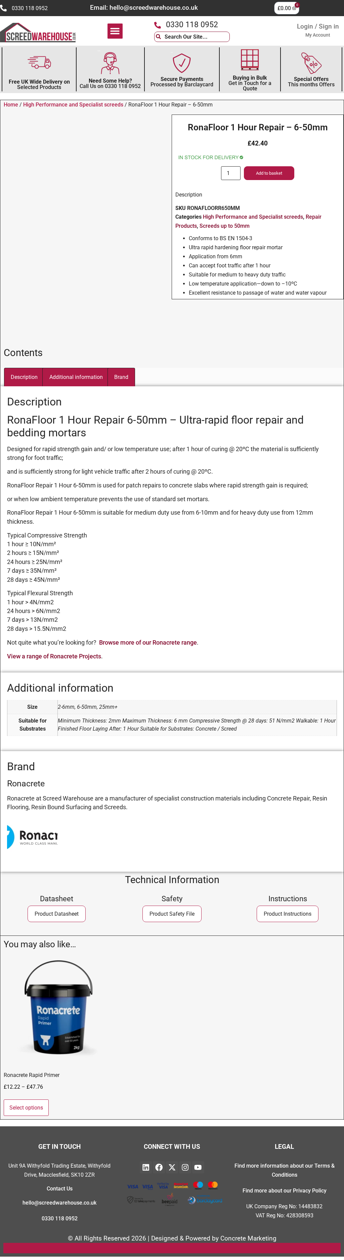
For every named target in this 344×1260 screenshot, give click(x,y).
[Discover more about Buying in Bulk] (250, 60)
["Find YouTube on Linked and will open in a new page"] (198, 1167)
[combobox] (192, 37)
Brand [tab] (121, 377)
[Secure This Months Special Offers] (311, 63)
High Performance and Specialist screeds (73, 104)
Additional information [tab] (76, 377)
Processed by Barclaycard (181, 82)
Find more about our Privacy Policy (285, 1190)
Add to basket (269, 173)
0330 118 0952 (30, 8)
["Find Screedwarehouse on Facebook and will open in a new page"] (159, 1167)
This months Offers (311, 82)
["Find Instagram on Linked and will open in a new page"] (185, 1167)
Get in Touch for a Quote (249, 83)
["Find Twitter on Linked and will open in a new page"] (172, 1167)
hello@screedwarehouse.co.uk (59, 1203)
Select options (26, 1107)
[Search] (234, 37)
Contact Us (60, 1188)
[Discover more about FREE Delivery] (39, 62)
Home (11, 104)
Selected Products (39, 84)
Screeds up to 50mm (225, 226)
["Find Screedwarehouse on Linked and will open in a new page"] (146, 1167)
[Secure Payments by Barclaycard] (182, 63)
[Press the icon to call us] (3, 8)
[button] (115, 31)
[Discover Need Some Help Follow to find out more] (110, 63)
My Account (317, 35)
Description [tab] (24, 377)
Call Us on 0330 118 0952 (110, 83)
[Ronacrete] (32, 860)
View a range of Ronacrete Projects (54, 656)
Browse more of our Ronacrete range (148, 642)
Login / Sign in (318, 26)
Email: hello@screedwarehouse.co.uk (144, 7)
